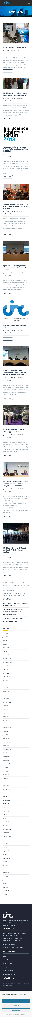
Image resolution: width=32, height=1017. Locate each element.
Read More (8, 71)
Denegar (16, 1005)
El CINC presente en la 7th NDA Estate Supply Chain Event (14, 431)
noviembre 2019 (7, 793)
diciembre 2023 (7, 702)
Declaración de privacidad (20, 1014)
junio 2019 (5, 807)
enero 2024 (6, 698)
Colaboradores (7, 963)
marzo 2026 (6, 647)
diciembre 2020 (7, 753)
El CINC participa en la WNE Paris (14, 47)
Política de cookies (9, 1014)
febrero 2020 (6, 782)
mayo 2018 (6, 851)
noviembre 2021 (7, 749)
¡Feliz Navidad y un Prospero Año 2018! (14, 326)
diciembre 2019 (7, 789)
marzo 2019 (6, 818)
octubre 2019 (6, 796)
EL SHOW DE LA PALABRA (10, 622)
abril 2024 (5, 695)
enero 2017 (6, 890)
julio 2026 (5, 633)
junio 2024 (5, 687)
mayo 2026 (6, 640)
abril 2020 (5, 778)
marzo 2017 (6, 883)
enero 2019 (6, 822)
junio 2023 (5, 709)
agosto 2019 (6, 803)
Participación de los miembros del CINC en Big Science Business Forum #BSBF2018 (16, 149)
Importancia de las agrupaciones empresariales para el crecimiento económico (15, 268)
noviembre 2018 (7, 829)
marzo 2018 (6, 854)
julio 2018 (5, 843)
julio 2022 (5, 731)
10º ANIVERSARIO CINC (9, 614)
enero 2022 (6, 745)
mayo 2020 (6, 774)
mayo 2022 (6, 738)
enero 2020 (6, 785)
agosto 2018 (6, 840)
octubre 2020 (6, 760)
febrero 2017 (6, 887)
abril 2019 (5, 814)
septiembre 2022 (7, 727)
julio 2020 (5, 767)
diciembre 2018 (7, 825)
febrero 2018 (6, 858)
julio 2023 (5, 705)
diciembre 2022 (7, 720)
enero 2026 (6, 655)
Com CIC (7, 50)
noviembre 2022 (7, 724)
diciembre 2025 (7, 658)
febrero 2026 (6, 651)
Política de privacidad (9, 974)
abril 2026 (5, 644)
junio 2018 (5, 847)
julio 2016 (5, 894)
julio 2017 (5, 876)
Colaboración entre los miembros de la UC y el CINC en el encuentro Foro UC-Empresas (15, 206)
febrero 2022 (6, 742)
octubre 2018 (6, 832)
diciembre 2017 (7, 865)
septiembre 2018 (7, 836)
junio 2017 (5, 880)
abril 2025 (5, 669)
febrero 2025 (6, 676)
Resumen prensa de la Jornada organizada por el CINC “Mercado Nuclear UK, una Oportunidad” (14, 373)
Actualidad (8, 53)
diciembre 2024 (7, 680)
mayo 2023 (6, 713)
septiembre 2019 (7, 800)
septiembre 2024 (7, 684)
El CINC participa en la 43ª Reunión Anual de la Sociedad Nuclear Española (15, 550)
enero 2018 (6, 861)
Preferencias (16, 1010)
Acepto (16, 1001)
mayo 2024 (6, 691)
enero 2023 (6, 716)
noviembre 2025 (7, 662)
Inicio (4, 956)
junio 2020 (5, 771)
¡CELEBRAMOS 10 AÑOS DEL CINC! (13, 618)
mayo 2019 (6, 811)
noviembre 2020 (7, 756)
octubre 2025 (6, 666)
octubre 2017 (6, 872)
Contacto (5, 967)
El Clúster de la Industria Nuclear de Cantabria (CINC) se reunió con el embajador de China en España (15, 484)
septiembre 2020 (7, 763)
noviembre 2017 (7, 869)
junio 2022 (5, 734)
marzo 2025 (6, 673)
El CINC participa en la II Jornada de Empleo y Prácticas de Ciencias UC (15, 94)
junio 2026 (5, 637)
